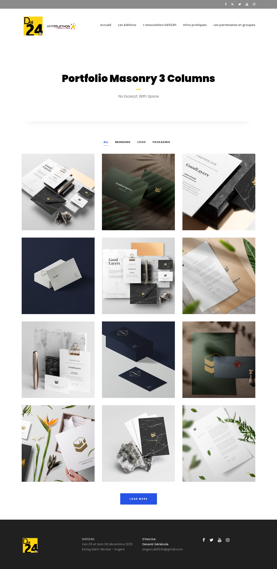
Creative (49, 201)
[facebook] (226, 4)
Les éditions (127, 25)
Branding (123, 142)
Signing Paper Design (219, 445)
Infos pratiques (195, 25)
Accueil (105, 25)
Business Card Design (58, 278)
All (105, 142)
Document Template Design (219, 278)
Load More (139, 498)
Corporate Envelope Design (218, 194)
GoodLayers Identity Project (58, 194)
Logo (141, 142)
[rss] (232, 4)
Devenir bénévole (155, 544)
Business (211, 201)
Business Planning (138, 194)
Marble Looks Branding (58, 362)
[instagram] (254, 4)
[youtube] (247, 4)
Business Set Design (138, 278)
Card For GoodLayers (138, 445)
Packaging (161, 142)
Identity (227, 201)
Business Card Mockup (138, 362)
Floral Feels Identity (58, 445)
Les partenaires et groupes (234, 25)
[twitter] (239, 4)
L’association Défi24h (159, 25)
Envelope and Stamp (218, 362)
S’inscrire (149, 539)
